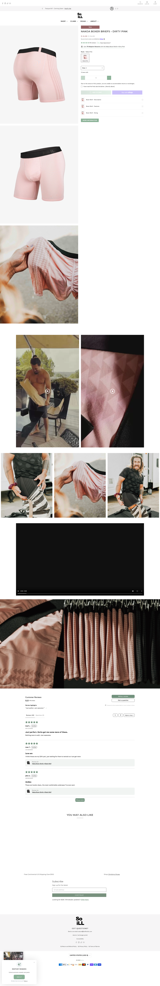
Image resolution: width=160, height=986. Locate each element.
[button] (85, 43)
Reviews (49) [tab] (30, 733)
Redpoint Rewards (50, 892)
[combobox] (92, 68)
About (93, 21)
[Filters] (120, 733)
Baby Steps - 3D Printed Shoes (78, 8)
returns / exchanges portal (80, 953)
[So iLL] (80, 15)
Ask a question (123, 718)
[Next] (117, 8)
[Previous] (42, 8)
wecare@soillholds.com (85, 949)
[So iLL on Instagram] (5, 3)
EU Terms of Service (94, 964)
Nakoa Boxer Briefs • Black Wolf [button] (41, 781)
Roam (83, 21)
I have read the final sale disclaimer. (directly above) (99, 86)
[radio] (85, 58)
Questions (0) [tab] (40, 733)
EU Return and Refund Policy (68, 964)
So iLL (82, 978)
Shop (63, 21)
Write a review (123, 714)
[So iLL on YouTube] (10, 3)
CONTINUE (79, 913)
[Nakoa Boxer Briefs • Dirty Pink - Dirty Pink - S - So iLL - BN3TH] (39, 75)
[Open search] (115, 733)
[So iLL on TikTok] (8, 3)
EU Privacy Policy (82, 964)
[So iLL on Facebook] (3, 3)
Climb (73, 21)
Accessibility (80, 957)
